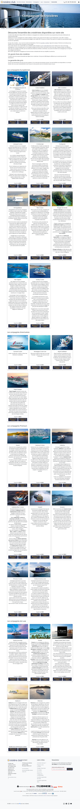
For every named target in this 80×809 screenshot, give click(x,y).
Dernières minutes (21, 2)
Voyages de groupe (41, 768)
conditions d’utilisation (46, 795)
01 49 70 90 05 (25, 768)
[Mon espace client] (78, 2)
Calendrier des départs (23, 122)
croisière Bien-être (47, 45)
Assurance (39, 772)
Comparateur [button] (47, 2)
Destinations (29, 2)
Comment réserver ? (41, 763)
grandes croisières (45, 43)
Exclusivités (54, 2)
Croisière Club (14, 803)
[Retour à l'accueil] (14, 760)
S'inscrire (70, 769)
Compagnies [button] (36, 2)
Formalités (39, 770)
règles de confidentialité (38, 795)
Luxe (42, 2)
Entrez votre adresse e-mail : (58, 767)
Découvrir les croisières (13, 122)
